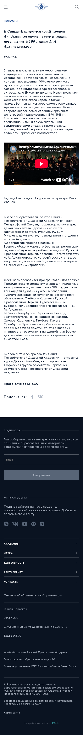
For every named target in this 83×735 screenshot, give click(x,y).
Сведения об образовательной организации (33, 595)
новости (11, 20)
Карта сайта (12, 712)
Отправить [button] (41, 475)
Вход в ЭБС (11, 618)
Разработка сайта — (41, 723)
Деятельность (14, 562)
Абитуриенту (13, 572)
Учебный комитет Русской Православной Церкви (35, 652)
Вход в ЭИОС (12, 635)
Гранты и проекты (15, 609)
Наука (8, 553)
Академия (11, 543)
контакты (11, 581)
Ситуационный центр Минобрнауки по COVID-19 (35, 626)
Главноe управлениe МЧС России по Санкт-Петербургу (40, 666)
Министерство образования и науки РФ (29, 659)
